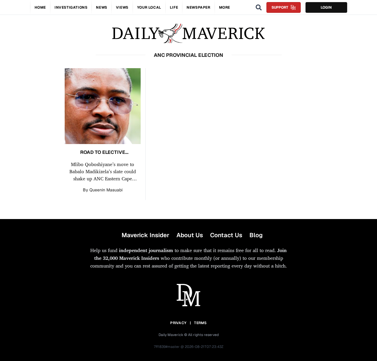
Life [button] (174, 7)
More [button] (224, 7)
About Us (189, 235)
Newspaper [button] (198, 7)
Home (40, 7)
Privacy (178, 323)
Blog (256, 235)
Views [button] (122, 7)
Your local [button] (149, 7)
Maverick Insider (145, 235)
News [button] (101, 7)
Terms (200, 323)
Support (279, 7)
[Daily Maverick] (188, 33)
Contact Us (226, 235)
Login (326, 7)
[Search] (259, 7)
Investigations (71, 7)
